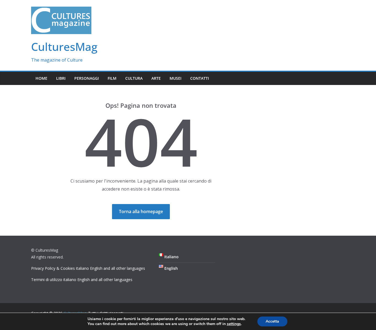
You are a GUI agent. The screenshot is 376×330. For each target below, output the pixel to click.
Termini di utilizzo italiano (53, 279)
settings (234, 323)
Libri (61, 78)
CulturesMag (64, 46)
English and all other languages (117, 268)
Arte (156, 78)
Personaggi (86, 78)
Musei (175, 78)
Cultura (134, 78)
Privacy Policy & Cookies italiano (60, 268)
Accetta (272, 321)
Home (41, 78)
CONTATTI (199, 78)
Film (112, 78)
